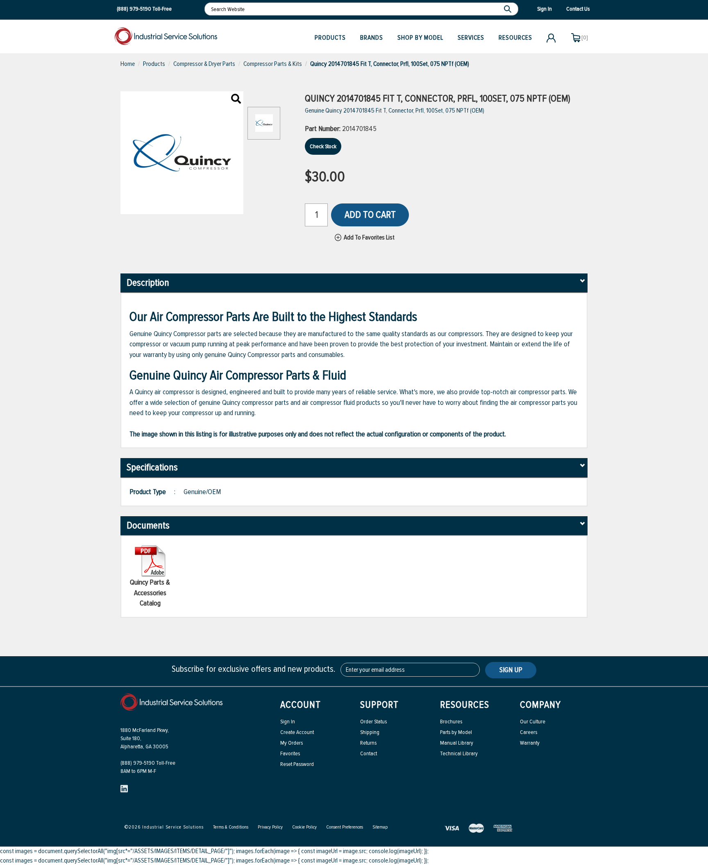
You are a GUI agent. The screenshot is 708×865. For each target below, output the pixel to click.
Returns (368, 742)
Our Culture (532, 721)
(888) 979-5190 (134, 8)
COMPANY (540, 705)
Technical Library (459, 753)
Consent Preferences (344, 827)
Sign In (287, 721)
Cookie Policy (304, 827)
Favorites (290, 753)
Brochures (451, 721)
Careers (528, 732)
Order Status (373, 721)
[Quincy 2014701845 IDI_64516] (236, 99)
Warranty (530, 742)
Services (471, 38)
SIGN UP (510, 669)
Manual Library (456, 742)
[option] (263, 127)
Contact (368, 753)
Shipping (369, 732)
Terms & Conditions (230, 827)
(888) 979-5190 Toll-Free (147, 762)
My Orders (291, 742)
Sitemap (380, 827)
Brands (371, 38)
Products (330, 38)
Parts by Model (456, 732)
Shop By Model (420, 38)
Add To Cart (370, 215)
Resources (515, 38)
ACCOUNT (300, 705)
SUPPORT (379, 705)
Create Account (297, 732)
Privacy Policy (270, 827)
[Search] (508, 9)
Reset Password (297, 764)
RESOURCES (464, 705)
